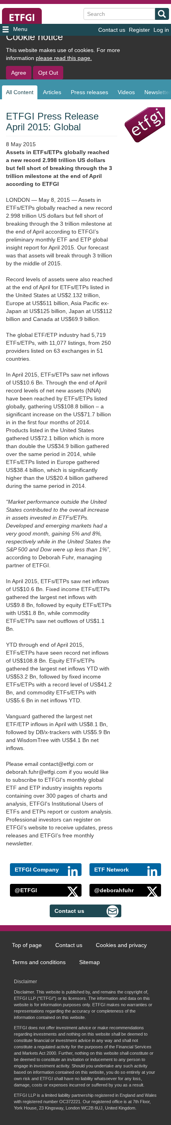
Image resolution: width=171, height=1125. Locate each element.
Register (139, 30)
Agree (18, 73)
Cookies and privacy (121, 945)
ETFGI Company (37, 869)
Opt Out (48, 73)
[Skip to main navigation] (27, 30)
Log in (161, 30)
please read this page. (64, 58)
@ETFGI (26, 890)
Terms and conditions (39, 962)
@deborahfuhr (114, 890)
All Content (19, 92)
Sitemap (89, 962)
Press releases (89, 92)
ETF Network (111, 869)
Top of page (27, 945)
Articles (52, 92)
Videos (126, 92)
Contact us (111, 30)
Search (162, 14)
